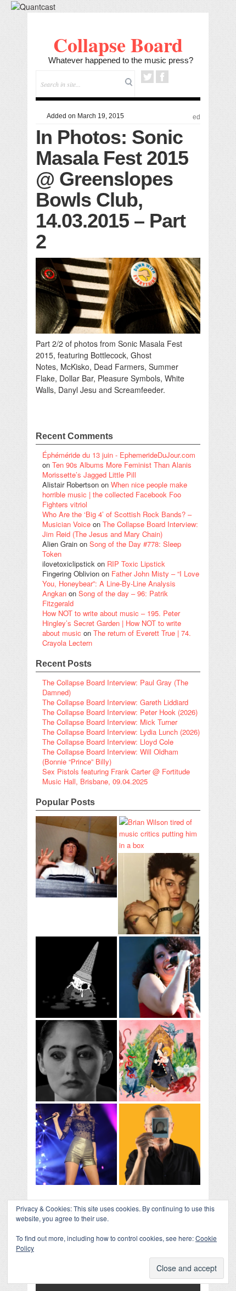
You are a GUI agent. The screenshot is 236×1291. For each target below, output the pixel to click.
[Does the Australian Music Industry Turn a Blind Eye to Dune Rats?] (76, 977)
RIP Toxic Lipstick (136, 563)
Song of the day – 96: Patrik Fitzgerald (105, 598)
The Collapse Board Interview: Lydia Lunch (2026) (121, 732)
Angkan (54, 593)
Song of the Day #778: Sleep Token (111, 549)
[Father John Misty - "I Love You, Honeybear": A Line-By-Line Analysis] (159, 1060)
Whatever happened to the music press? (120, 60)
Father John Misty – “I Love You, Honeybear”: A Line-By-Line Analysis (120, 578)
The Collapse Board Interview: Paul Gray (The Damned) (115, 687)
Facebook (162, 76)
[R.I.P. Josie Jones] (76, 1060)
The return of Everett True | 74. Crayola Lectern (116, 638)
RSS (192, 76)
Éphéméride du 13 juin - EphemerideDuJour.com (118, 455)
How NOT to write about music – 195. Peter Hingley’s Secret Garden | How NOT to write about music (111, 623)
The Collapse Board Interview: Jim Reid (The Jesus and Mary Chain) (120, 529)
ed (196, 117)
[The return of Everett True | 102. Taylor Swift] (76, 1144)
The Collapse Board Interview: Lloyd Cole (107, 741)
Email (177, 76)
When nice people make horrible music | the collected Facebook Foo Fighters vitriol (114, 494)
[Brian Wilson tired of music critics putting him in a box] (159, 833)
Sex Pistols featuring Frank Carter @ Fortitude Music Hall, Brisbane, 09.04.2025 (116, 776)
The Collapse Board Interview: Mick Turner (109, 722)
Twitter (147, 76)
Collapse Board (118, 44)
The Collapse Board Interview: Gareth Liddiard (115, 702)
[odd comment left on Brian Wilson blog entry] (76, 856)
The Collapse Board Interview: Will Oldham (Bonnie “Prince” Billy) (110, 756)
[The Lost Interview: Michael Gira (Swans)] (159, 1144)
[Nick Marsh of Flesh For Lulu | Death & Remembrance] (158, 893)
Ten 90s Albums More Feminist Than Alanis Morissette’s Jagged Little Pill (117, 469)
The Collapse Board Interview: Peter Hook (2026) (120, 712)
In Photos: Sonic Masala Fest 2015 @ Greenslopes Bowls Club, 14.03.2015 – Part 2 (112, 189)
